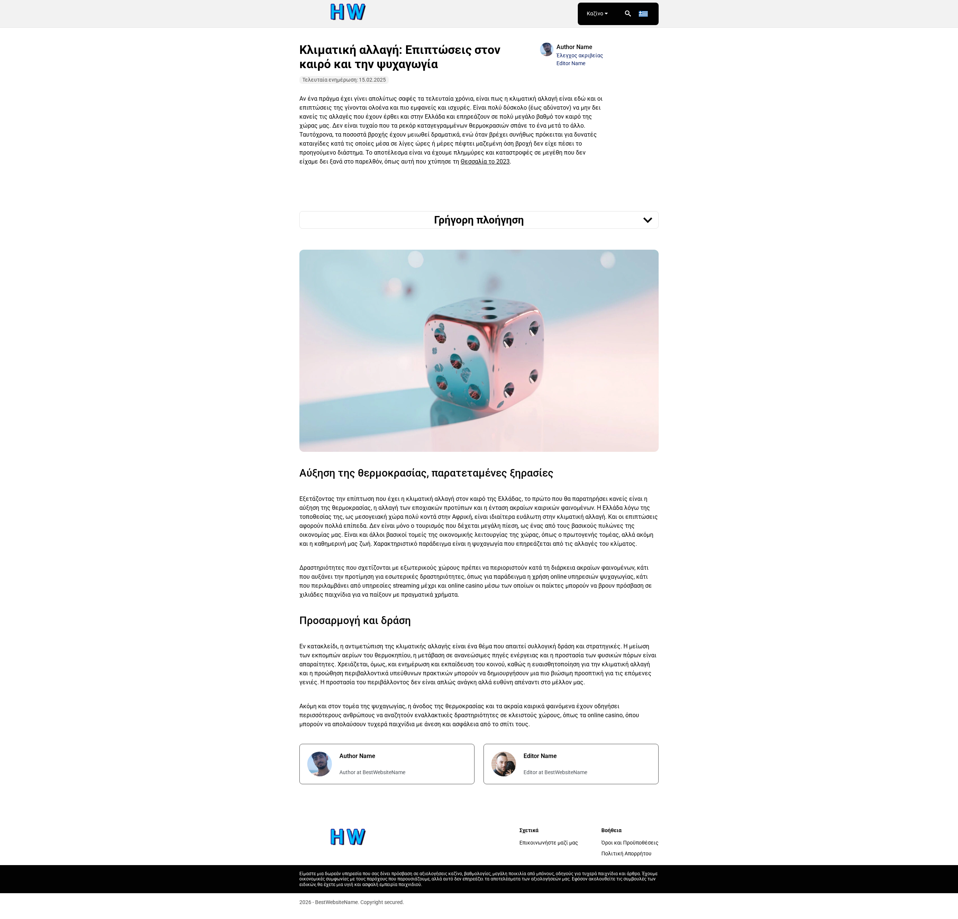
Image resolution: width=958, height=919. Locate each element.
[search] (628, 14)
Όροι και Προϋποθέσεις (630, 843)
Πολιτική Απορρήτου (626, 853)
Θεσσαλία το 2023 (485, 161)
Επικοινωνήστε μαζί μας (548, 843)
